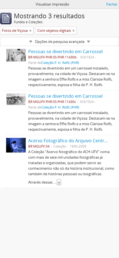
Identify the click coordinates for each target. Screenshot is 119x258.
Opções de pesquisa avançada (59, 41)
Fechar (111, 4)
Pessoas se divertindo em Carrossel (65, 51)
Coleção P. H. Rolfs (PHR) (60, 62)
